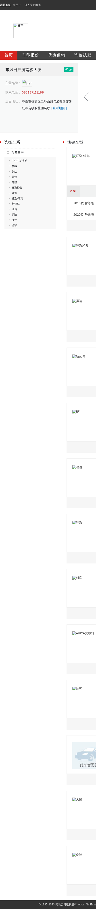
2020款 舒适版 (83, 214)
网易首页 (5, 5)
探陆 (14, 214)
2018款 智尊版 (83, 203)
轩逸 (14, 193)
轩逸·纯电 (17, 198)
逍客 (14, 225)
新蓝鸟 (16, 203)
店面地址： (13, 101)
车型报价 (30, 55)
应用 (15, 5)
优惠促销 (56, 55)
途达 (14, 209)
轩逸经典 (17, 187)
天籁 (14, 176)
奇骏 (14, 182)
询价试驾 (82, 55)
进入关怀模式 (33, 5)
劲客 (14, 166)
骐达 (14, 171)
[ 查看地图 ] (59, 108)
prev (86, 96)
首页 (8, 55)
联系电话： (13, 92)
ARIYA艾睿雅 (19, 160)
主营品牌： (13, 83)
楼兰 (14, 220)
